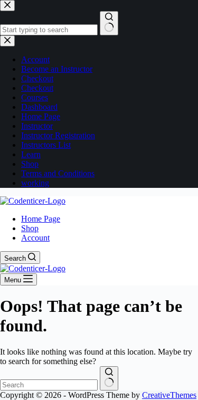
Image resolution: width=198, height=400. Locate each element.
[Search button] (109, 378)
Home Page (40, 218)
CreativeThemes (169, 395)
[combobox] (49, 385)
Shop (30, 228)
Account (35, 237)
